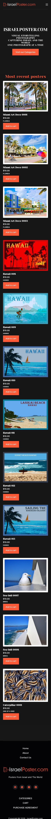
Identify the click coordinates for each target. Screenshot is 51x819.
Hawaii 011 (9, 432)
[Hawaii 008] (25, 255)
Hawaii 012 (9, 485)
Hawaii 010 (9, 380)
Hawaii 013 (9, 538)
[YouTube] (35, 787)
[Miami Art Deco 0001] (25, 96)
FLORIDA (6, 121)
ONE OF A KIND (9, 711)
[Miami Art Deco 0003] (25, 202)
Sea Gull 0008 (11, 649)
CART (25, 803)
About (25, 753)
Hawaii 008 (9, 274)
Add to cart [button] (11, 126)
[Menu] (47, 4)
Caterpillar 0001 (12, 705)
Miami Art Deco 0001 (15, 114)
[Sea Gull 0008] (25, 631)
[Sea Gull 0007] (25, 575)
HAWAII (6, 280)
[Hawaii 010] (25, 361)
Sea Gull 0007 (11, 595)
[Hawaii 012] (25, 467)
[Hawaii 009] (25, 308)
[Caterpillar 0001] (25, 685)
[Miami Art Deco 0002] (25, 149)
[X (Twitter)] (22, 787)
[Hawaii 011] (25, 414)
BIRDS (5, 602)
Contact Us (25, 757)
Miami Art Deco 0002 (15, 167)
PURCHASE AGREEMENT (25, 807)
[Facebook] (15, 787)
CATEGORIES (25, 798)
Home (26, 748)
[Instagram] (29, 787)
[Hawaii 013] (25, 520)
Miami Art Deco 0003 (15, 221)
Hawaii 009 (9, 327)
